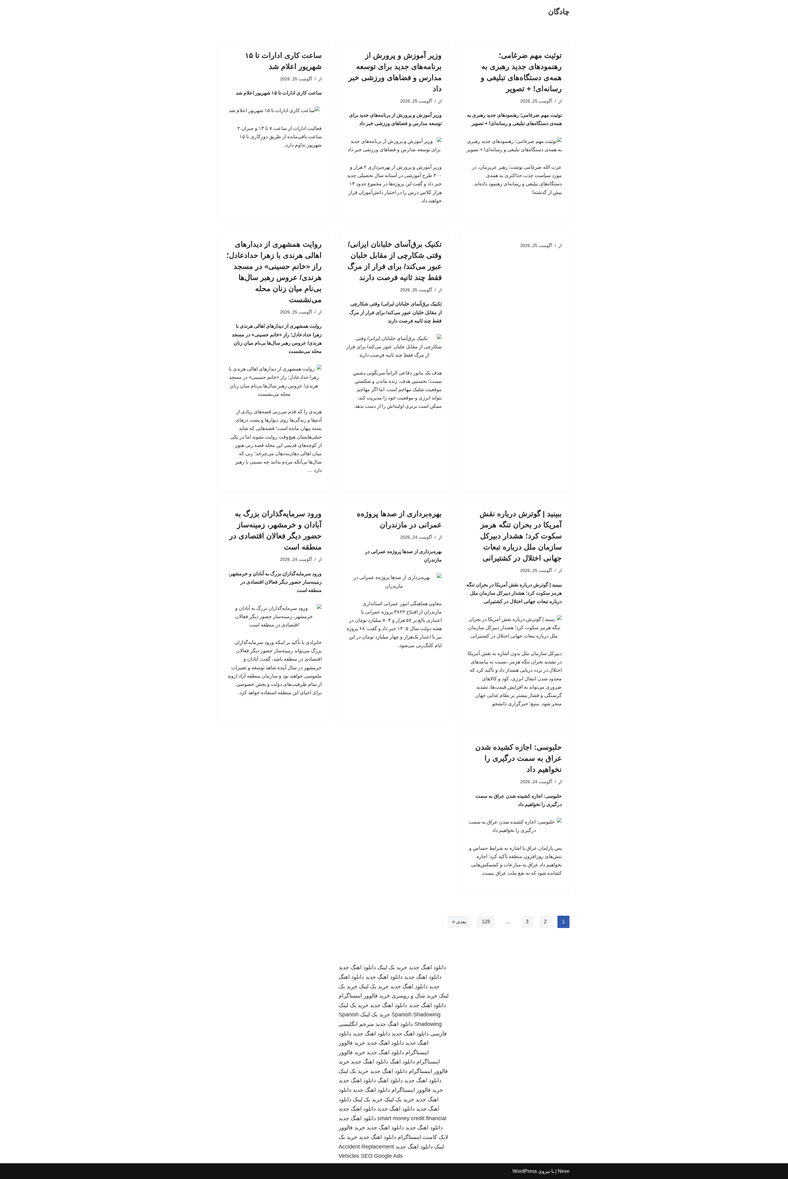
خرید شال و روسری (414, 996)
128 (486, 921)
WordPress (525, 1171)
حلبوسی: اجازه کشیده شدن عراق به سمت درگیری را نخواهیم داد (518, 758)
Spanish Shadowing (416, 1014)
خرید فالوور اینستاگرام (364, 996)
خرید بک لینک (392, 967)
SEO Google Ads (382, 1156)
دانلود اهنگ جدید (427, 967)
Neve (563, 1171)
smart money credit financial (411, 1118)
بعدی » (459, 921)
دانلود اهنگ (402, 1062)
